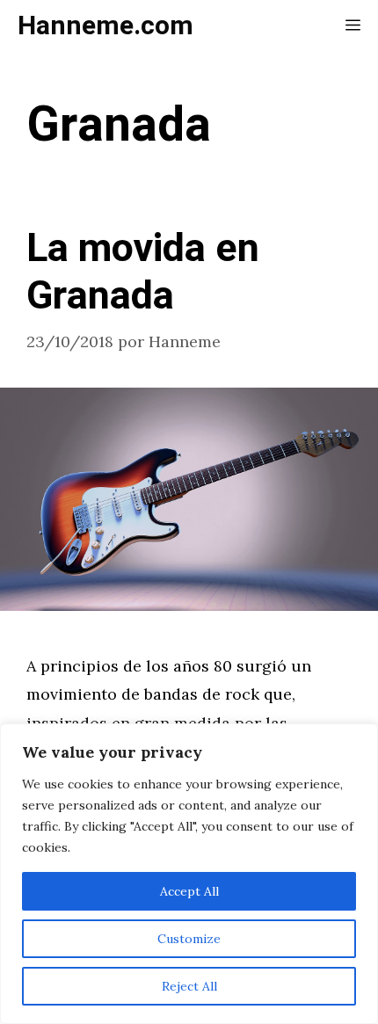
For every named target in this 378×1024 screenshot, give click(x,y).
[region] (189, 873)
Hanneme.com (105, 26)
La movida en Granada (142, 272)
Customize (189, 939)
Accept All (189, 891)
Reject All (189, 986)
